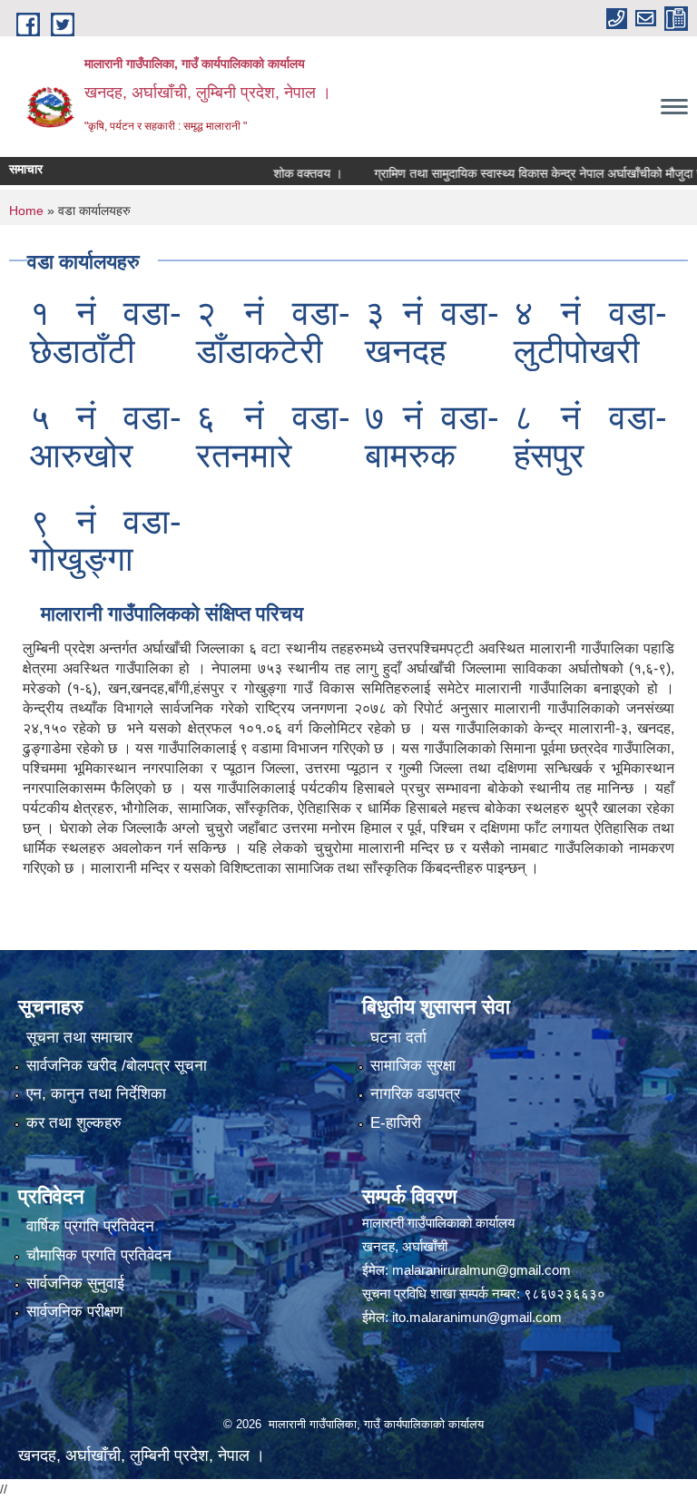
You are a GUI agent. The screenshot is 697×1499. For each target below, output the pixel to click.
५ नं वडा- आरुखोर (106, 436)
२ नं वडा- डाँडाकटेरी (273, 332)
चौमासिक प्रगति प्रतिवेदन (99, 1255)
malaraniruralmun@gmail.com (481, 1270)
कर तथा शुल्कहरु (74, 1123)
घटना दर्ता (398, 1037)
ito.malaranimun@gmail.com (477, 1317)
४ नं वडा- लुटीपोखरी (590, 332)
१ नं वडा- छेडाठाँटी (106, 332)
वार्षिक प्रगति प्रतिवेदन (90, 1226)
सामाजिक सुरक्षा (413, 1065)
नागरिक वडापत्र (415, 1093)
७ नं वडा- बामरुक (432, 436)
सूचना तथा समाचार (79, 1037)
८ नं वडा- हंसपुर (590, 436)
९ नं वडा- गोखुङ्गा (106, 541)
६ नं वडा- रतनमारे (273, 436)
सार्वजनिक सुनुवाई (75, 1283)
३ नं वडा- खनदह (432, 332)
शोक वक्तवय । (286, 173)
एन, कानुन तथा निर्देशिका (96, 1093)
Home (26, 210)
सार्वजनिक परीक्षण (74, 1311)
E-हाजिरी (395, 1123)
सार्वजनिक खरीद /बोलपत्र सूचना (116, 1065)
